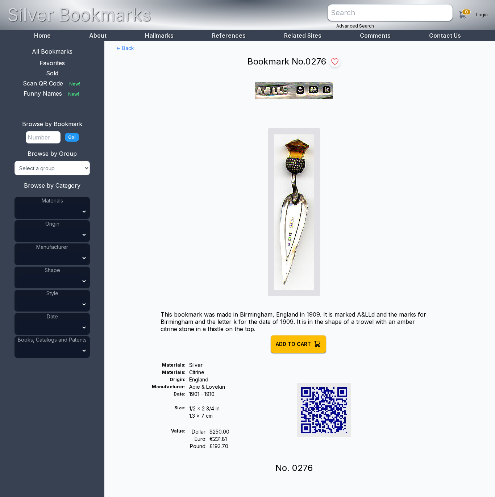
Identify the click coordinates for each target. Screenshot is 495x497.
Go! (72, 137)
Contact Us (445, 35)
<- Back (125, 48)
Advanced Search (355, 26)
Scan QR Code (51, 83)
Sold (52, 73)
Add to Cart (293, 344)
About (98, 35)
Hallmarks (159, 35)
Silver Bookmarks (79, 14)
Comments (375, 35)
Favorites (52, 63)
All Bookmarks (52, 51)
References (229, 35)
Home (42, 35)
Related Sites (302, 35)
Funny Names (51, 93)
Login (482, 14)
